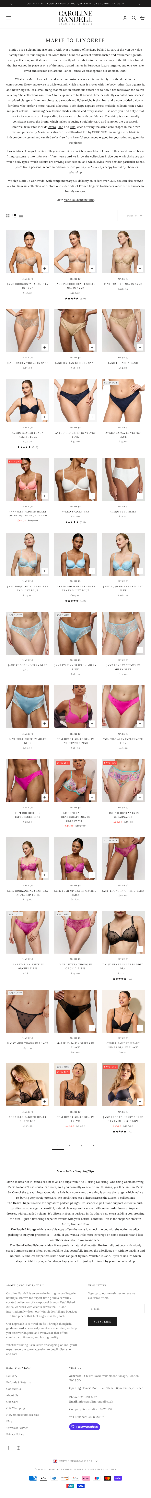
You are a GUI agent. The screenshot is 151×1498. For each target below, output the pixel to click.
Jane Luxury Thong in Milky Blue (123, 667)
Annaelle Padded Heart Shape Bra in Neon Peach (27, 513)
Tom (73, 127)
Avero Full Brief (123, 511)
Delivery (11, 1376)
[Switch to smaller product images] (14, 215)
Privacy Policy (15, 1434)
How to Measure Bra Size (22, 1414)
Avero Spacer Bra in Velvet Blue (28, 434)
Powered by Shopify (102, 1469)
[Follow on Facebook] (8, 1448)
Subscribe (102, 1321)
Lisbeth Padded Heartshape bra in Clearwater (75, 816)
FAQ (9, 1421)
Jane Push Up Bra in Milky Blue (123, 588)
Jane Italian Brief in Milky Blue (75, 667)
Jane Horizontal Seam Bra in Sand (27, 285)
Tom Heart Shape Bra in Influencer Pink (75, 741)
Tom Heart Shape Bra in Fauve (75, 1119)
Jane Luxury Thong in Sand (28, 362)
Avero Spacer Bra (75, 511)
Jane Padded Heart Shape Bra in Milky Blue (75, 588)
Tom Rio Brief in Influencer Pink (28, 814)
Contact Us (13, 1389)
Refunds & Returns (18, 1382)
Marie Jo (27, 278)
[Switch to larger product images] (7, 215)
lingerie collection (29, 186)
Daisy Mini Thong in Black (27, 1043)
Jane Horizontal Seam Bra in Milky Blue (27, 588)
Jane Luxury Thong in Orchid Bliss (75, 966)
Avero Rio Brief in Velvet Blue (75, 434)
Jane (61, 127)
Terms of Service (17, 1428)
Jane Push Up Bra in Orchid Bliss (75, 892)
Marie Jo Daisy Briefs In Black (75, 1045)
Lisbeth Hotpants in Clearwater (123, 814)
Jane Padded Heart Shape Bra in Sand (75, 285)
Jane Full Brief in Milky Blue (28, 741)
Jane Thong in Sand (123, 362)
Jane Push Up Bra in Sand (123, 283)
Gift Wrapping (15, 1408)
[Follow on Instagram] (18, 1448)
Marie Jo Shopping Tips (79, 200)
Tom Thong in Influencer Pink (123, 741)
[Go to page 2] (93, 1145)
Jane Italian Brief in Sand (75, 362)
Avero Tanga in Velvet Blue (123, 434)
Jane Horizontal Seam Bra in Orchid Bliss (27, 892)
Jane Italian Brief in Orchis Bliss (28, 966)
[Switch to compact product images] (21, 215)
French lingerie (89, 186)
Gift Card (12, 1402)
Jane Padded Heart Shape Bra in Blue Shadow (123, 1119)
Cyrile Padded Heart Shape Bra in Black (123, 1045)
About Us (12, 1395)
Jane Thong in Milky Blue (27, 665)
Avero (52, 127)
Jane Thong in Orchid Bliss (123, 890)
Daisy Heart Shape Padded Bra (123, 966)
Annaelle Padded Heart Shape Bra (28, 1119)
